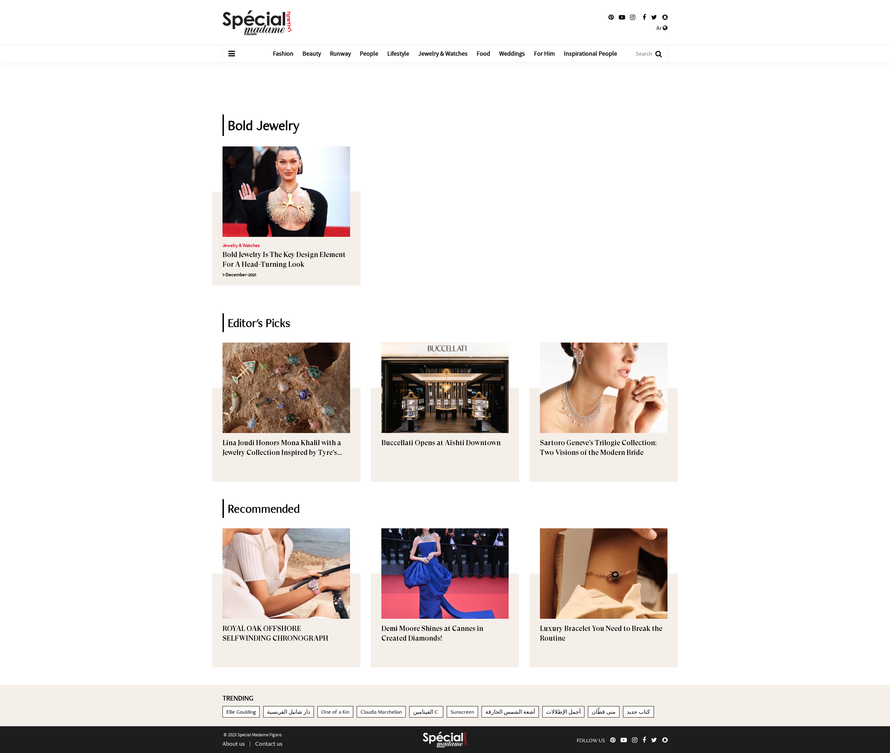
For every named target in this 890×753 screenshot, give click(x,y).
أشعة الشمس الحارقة (510, 711)
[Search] (655, 54)
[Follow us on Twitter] (654, 17)
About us (233, 743)
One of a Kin (335, 711)
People (369, 54)
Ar (659, 28)
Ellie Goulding (241, 711)
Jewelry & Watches (443, 54)
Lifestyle (398, 54)
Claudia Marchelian (381, 711)
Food (483, 54)
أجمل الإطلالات (563, 711)
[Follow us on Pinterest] (611, 17)
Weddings (512, 54)
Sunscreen (462, 711)
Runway (340, 54)
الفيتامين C (426, 711)
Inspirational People (590, 54)
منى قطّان (604, 711)
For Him (544, 54)
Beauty (311, 54)
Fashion (283, 54)
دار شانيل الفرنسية (288, 711)
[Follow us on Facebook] (644, 17)
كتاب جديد (638, 711)
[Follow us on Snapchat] (665, 17)
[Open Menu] (231, 54)
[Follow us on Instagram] (632, 17)
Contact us (268, 743)
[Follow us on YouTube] (622, 17)
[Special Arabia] (445, 739)
